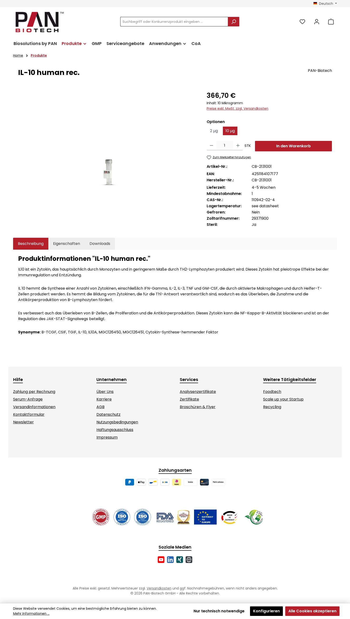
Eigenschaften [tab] (66, 243)
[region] (107, 142)
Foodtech (272, 391)
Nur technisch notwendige (219, 611)
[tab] (30, 244)
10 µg (230, 131)
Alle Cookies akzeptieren (312, 611)
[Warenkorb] (331, 22)
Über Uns (105, 391)
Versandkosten (159, 588)
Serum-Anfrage (28, 399)
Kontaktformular (29, 414)
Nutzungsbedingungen (117, 422)
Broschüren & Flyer (197, 407)
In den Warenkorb (293, 146)
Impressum (107, 437)
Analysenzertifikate (198, 391)
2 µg (214, 131)
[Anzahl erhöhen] (238, 145)
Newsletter (23, 422)
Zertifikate (189, 399)
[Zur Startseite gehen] (39, 22)
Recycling (272, 407)
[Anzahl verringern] (211, 145)
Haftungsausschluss (114, 429)
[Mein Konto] (317, 22)
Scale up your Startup (283, 399)
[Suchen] (233, 21)
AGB (100, 407)
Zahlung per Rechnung (34, 391)
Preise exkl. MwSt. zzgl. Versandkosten (237, 108)
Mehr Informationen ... (31, 613)
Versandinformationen (34, 407)
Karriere (104, 399)
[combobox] (174, 21)
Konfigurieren (266, 611)
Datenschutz (108, 414)
